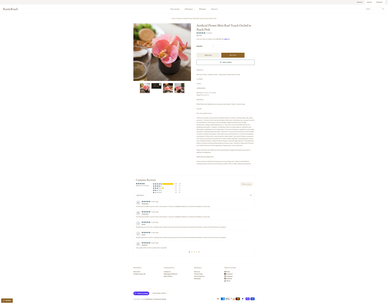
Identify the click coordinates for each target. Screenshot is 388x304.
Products (179, 18)
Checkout (379, 2)
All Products (189, 9)
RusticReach (149, 299)
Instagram (229, 276)
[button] (201, 33)
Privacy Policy (198, 274)
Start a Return (168, 276)
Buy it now (233, 55)
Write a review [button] (246, 184)
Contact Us (167, 271)
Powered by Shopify (160, 299)
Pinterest (229, 278)
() (369, 2)
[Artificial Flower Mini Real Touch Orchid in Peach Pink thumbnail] (156, 86)
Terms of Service (199, 276)
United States (159, 293)
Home (173, 18)
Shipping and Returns (170, 274)
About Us (214, 9)
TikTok (228, 281)
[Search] (383, 9)
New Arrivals (175, 9)
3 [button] (194, 252)
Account (359, 2)
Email (228, 271)
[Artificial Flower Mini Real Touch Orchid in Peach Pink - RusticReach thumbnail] (145, 88)
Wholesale (202, 9)
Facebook (229, 274)
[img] (146, 201)
